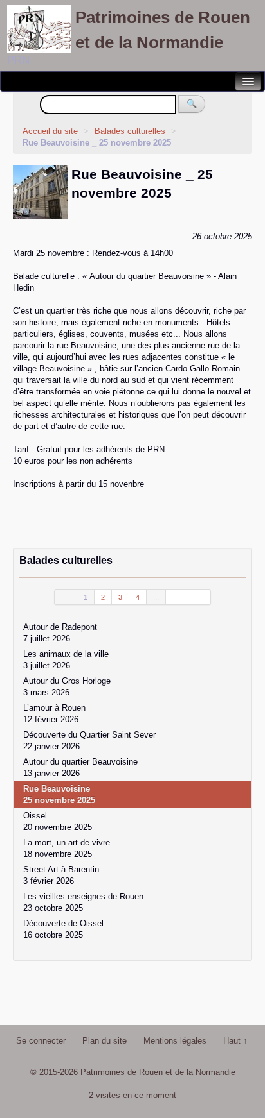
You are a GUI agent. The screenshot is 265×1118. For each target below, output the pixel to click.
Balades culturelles (131, 131)
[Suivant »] (199, 597)
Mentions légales (174, 1041)
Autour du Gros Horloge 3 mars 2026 (67, 686)
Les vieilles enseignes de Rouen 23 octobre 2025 (83, 902)
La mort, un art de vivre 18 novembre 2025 (66, 848)
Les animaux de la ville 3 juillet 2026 (66, 659)
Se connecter (41, 1041)
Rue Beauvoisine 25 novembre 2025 (59, 794)
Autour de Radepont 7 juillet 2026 (60, 632)
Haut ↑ (235, 1041)
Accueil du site (50, 131)
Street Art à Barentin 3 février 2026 (61, 875)
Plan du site (104, 1041)
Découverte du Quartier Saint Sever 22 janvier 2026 (89, 740)
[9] (177, 597)
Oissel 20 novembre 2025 (57, 821)
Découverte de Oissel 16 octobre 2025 (63, 929)
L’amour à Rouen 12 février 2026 (54, 713)
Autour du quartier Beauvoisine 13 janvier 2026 (80, 767)
